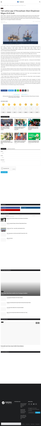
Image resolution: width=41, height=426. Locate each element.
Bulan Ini (20, 215)
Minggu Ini (7, 215)
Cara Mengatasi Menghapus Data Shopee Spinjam (15, 297)
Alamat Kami (32, 424)
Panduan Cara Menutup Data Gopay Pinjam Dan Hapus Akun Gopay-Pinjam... (19, 302)
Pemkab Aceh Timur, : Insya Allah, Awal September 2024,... (16, 228)
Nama (2, 151)
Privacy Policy (28, 424)
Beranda (2, 5)
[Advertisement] (20, 191)
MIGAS (8, 5)
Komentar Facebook (11, 148)
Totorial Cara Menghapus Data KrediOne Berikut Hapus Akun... (33, 142)
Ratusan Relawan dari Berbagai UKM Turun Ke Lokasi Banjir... (20, 142)
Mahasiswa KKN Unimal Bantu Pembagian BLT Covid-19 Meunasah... (19, 128)
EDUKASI (5, 5)
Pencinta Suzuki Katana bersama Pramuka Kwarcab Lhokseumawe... (23, 411)
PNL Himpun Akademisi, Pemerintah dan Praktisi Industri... (5, 128)
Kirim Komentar (4, 172)
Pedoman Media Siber (21, 424)
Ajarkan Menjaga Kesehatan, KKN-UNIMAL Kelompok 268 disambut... (33, 128)
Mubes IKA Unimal (10, 238)
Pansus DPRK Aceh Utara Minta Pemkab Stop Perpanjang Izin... (23, 417)
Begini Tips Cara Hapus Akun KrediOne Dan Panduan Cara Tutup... (17, 312)
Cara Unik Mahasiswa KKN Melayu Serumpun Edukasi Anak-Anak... (7, 142)
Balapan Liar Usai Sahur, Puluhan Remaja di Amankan (30, 96)
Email (2, 155)
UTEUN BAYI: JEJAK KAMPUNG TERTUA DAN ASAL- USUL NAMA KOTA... (17, 346)
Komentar (3, 148)
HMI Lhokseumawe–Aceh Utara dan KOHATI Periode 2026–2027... (17, 233)
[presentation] (36, 323)
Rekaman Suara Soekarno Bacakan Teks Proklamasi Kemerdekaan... (17, 218)
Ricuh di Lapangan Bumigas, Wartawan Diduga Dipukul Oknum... (17, 223)
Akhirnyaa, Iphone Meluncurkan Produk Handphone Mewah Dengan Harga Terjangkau (11, 97)
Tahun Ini (33, 215)
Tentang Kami (37, 424)
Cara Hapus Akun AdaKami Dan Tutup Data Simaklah (15, 307)
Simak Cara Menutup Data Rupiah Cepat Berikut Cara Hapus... (23, 405)
